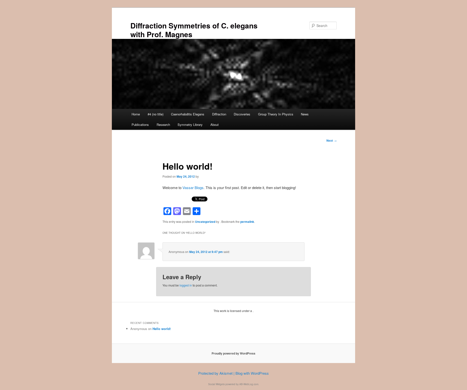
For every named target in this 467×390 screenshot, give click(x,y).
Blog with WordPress (252, 373)
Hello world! (162, 328)
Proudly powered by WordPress (233, 353)
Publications (140, 124)
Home (136, 114)
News (305, 114)
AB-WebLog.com (248, 384)
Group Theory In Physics (275, 114)
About (214, 124)
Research (163, 124)
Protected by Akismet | (216, 373)
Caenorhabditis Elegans (187, 114)
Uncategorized (205, 221)
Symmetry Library (190, 124)
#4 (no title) (155, 114)
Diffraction (219, 114)
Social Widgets (216, 384)
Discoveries (242, 114)
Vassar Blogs (193, 187)
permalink (247, 221)
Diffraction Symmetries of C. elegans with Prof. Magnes (194, 29)
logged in (186, 285)
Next (331, 140)
